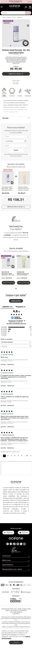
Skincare (9, 17)
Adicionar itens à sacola (15, 206)
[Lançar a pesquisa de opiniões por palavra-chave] (30, 346)
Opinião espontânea (8, 435)
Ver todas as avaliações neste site (16, 323)
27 (27, 455)
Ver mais (5, 118)
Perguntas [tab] (20, 307)
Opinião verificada (7, 354)
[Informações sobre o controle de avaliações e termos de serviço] (24, 320)
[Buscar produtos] (28, 13)
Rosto (14, 17)
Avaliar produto (16, 300)
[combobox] (16, 13)
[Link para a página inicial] (4, 17)
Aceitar (16, 642)
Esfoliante (19, 17)
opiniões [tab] (7, 307)
